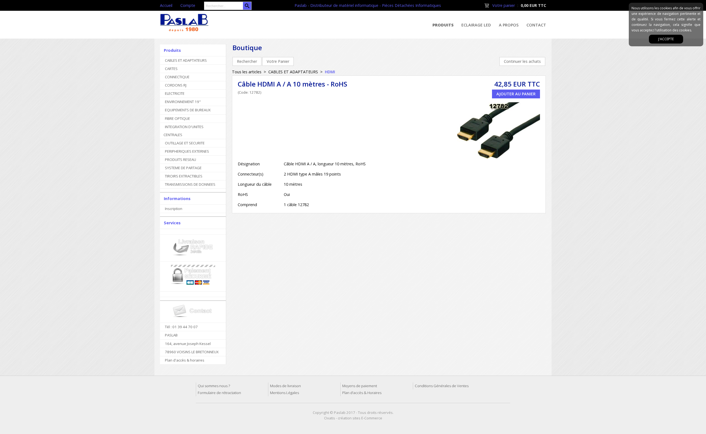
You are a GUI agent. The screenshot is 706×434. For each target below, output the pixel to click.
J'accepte (666, 39)
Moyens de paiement (359, 385)
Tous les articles (246, 71)
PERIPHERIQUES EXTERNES (187, 151)
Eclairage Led (476, 25)
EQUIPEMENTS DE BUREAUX (188, 109)
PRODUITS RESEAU (180, 159)
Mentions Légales (284, 392)
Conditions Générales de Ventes (442, 385)
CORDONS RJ (175, 85)
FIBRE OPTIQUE (177, 118)
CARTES (171, 68)
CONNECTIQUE (177, 76)
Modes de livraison (285, 385)
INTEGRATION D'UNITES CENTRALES (184, 130)
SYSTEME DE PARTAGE (183, 167)
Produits (443, 25)
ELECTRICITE (174, 93)
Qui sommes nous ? (214, 385)
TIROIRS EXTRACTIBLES (183, 176)
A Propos (508, 25)
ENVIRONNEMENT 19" (183, 101)
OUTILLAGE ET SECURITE (185, 143)
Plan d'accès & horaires (184, 360)
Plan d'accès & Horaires (361, 392)
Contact (536, 25)
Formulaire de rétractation (219, 392)
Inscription (173, 208)
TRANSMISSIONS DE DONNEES (190, 184)
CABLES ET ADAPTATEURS (186, 60)
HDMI (330, 71)
